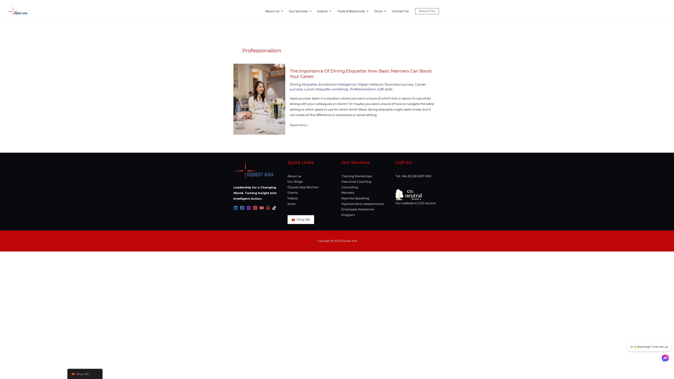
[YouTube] (261, 208)
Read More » (299, 125)
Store (378, 11)
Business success (399, 84)
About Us (272, 11)
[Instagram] (248, 208)
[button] (427, 11)
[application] (281, 11)
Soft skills (385, 89)
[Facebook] (242, 208)
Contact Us (400, 11)
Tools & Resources (351, 11)
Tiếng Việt (302, 219)
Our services (298, 11)
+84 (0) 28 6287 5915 (416, 176)
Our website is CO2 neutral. (415, 203)
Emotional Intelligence (337, 84)
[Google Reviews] (268, 208)
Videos (293, 198)
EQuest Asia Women (303, 187)
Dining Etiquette (303, 84)
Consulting (349, 187)
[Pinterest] (255, 208)
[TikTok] (274, 208)
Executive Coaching (356, 181)
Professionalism (363, 89)
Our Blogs (295, 181)
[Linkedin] (235, 208)
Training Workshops (356, 176)
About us (294, 176)
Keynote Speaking (355, 198)
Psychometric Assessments (362, 204)
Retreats (347, 192)
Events (322, 11)
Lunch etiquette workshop (326, 89)
